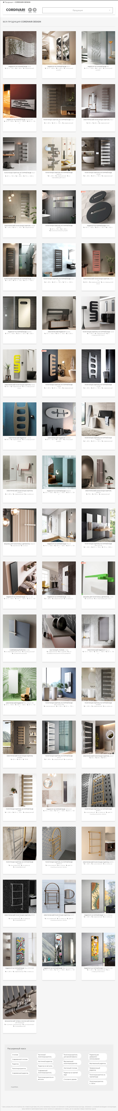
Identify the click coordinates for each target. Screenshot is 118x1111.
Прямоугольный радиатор (95, 1069)
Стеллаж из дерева (70, 1079)
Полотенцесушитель (19, 1068)
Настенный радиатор (45, 1061)
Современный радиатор (20, 1073)
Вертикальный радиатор (98, 1063)
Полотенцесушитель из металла (46, 1078)
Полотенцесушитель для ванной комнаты (70, 1056)
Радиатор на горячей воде (71, 1074)
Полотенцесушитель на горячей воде (97, 1076)
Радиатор (15, 1064)
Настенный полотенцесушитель (45, 1056)
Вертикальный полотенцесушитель (70, 1062)
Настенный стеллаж (70, 1068)
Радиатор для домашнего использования (95, 1057)
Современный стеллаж (19, 1059)
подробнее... (15, 1087)
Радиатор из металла (45, 1066)
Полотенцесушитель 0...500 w (96, 1082)
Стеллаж (15, 1055)
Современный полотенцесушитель (45, 1072)
